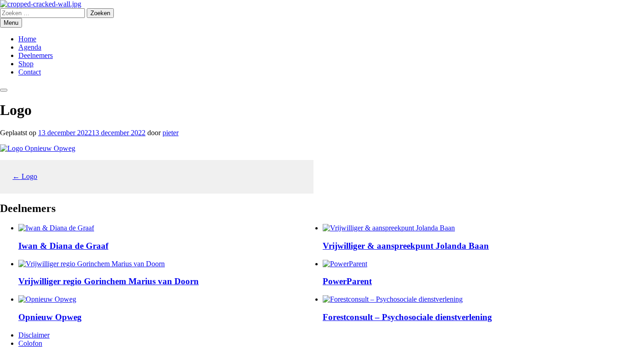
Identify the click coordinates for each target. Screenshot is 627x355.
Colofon (30, 343)
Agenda (29, 47)
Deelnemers (35, 55)
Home (27, 39)
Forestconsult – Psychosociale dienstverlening (407, 317)
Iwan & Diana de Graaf (63, 246)
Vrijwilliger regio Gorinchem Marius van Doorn (108, 281)
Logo (24, 176)
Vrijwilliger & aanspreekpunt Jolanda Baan (406, 246)
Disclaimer (34, 335)
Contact (29, 72)
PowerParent (347, 281)
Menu (11, 22)
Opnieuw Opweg (50, 317)
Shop (26, 64)
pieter (170, 133)
